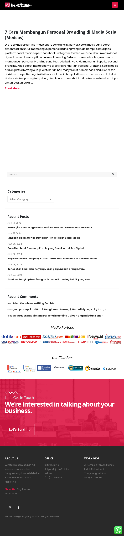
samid (11, 303)
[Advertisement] (62, 133)
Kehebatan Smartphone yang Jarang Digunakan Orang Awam (46, 269)
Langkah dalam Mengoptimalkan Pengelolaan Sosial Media (43, 237)
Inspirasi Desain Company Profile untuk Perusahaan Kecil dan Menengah (52, 258)
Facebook (18, 507)
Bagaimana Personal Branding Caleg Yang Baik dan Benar (65, 315)
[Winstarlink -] (18, 5)
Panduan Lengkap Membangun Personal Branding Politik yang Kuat (49, 279)
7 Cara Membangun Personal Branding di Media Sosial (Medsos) (61, 34)
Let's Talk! (17, 429)
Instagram (10, 507)
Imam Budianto (6, 24)
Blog (19, 489)
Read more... (13, 88)
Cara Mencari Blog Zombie (37, 303)
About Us (10, 489)
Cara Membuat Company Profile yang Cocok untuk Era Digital (45, 248)
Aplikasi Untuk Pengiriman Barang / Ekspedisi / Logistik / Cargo (65, 309)
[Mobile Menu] (115, 5)
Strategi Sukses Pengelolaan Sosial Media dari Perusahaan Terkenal (49, 227)
